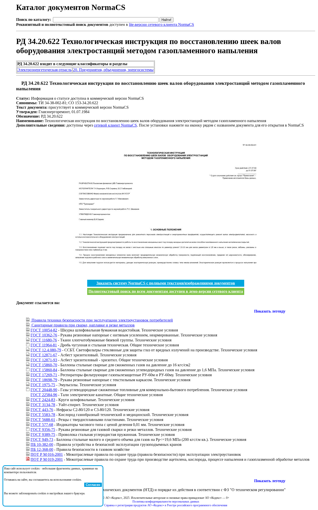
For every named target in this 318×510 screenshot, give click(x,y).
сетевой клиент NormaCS (115, 125)
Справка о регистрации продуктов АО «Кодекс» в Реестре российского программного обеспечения (165, 505)
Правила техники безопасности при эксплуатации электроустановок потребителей (102, 320)
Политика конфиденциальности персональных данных (165, 501)
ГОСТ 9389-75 (43, 434)
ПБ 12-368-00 (42, 449)
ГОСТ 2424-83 (43, 400)
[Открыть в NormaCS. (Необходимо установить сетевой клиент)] (18, 83)
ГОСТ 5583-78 (43, 415)
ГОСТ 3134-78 (43, 405)
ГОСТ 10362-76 (44, 335)
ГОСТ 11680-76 (44, 340)
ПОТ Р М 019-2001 (47, 459)
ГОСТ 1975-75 (43, 385)
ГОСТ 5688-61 (43, 419)
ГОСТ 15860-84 (44, 370)
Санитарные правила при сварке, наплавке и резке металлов (83, 325)
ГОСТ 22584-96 (44, 395)
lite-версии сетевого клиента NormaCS (161, 24)
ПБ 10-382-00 (42, 444)
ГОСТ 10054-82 (44, 330)
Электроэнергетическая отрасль (44, 70)
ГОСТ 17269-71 (44, 375)
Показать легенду (269, 311)
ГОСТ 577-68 (42, 424)
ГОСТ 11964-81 (44, 345)
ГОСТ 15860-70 (44, 365)
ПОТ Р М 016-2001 (47, 454)
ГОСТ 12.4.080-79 (46, 350)
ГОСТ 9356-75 (43, 429)
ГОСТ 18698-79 (44, 380)
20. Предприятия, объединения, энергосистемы (113, 70)
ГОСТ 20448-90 (44, 390)
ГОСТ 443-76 (42, 410)
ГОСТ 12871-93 (44, 360)
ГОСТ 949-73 (42, 439)
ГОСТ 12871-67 (44, 355)
